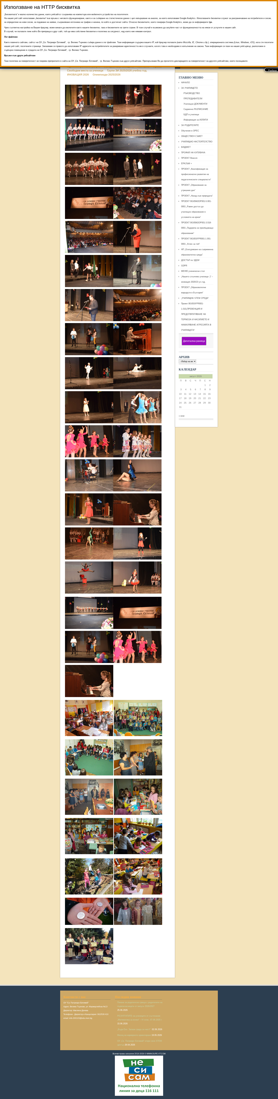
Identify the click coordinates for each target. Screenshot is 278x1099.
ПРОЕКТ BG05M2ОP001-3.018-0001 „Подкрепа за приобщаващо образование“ (197, 227)
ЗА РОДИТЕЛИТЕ (190, 125)
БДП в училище (191, 114)
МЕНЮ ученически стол (193, 271)
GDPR (184, 265)
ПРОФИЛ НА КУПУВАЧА (193, 152)
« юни (181, 416)
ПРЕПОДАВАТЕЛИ (193, 98)
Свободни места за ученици (85, 70)
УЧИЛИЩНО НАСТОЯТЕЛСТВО (196, 141)
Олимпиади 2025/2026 (106, 74)
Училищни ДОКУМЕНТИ (195, 104)
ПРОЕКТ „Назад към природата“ (197, 196)
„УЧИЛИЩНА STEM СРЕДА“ (195, 298)
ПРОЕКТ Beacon (189, 158)
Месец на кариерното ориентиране (134, 1035)
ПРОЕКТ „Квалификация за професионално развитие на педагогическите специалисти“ (196, 174)
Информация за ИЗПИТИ (196, 120)
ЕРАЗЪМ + (186, 163)
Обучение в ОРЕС (190, 130)
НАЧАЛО (185, 82)
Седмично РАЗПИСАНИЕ (196, 109)
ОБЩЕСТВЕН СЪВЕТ (192, 136)
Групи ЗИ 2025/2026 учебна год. (127, 70)
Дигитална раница (194, 341)
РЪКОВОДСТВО (192, 93)
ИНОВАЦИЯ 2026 (78, 74)
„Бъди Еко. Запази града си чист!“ (134, 1029)
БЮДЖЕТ (186, 147)
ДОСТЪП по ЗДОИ (190, 260)
